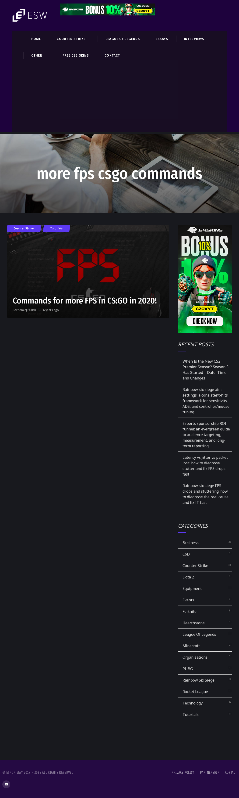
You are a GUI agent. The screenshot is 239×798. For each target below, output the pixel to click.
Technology (193, 703)
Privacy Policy (183, 773)
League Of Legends (199, 634)
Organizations (195, 657)
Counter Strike (24, 228)
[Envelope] (6, 784)
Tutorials (56, 228)
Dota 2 (188, 577)
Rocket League (195, 691)
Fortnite (190, 611)
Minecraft (191, 645)
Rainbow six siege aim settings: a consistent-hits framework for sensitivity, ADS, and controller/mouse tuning (206, 401)
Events (188, 600)
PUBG (188, 668)
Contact (231, 773)
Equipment (192, 588)
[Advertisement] (119, 99)
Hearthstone (194, 622)
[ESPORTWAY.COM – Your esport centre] (30, 15)
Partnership (209, 773)
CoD (186, 554)
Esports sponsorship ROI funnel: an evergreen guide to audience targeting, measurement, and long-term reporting (206, 434)
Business (191, 542)
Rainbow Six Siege (198, 680)
